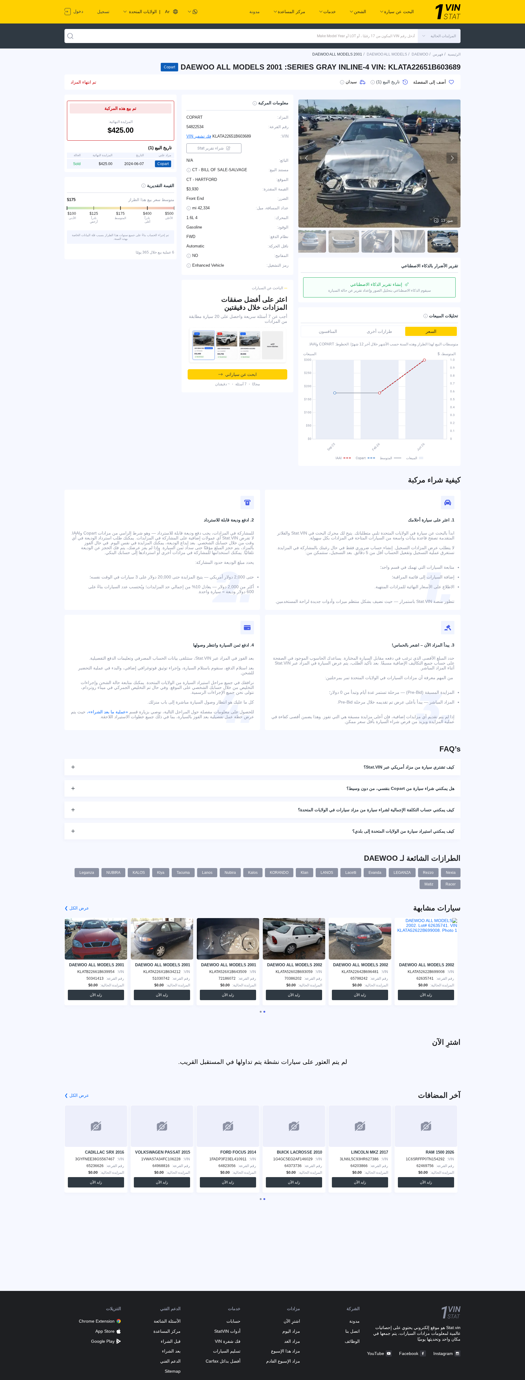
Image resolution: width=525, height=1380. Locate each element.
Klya (160, 872)
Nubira (230, 872)
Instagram (443, 1353)
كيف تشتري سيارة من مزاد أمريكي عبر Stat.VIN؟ (409, 767)
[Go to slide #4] (344, 241)
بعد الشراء (171, 1351)
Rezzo (428, 872)
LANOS (327, 872)
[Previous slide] (306, 158)
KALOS (139, 872)
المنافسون (328, 331)
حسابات (233, 1321)
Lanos (207, 872)
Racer (451, 884)
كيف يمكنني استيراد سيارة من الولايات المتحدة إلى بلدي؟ (403, 831)
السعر (431, 331)
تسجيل (103, 11)
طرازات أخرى (379, 331)
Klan (304, 872)
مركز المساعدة (167, 1331)
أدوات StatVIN (227, 1331)
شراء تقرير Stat (210, 148)
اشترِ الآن (292, 1321)
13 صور (447, 220)
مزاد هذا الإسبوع (285, 1351)
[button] (439, 36)
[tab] (264, 1012)
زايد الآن (426, 995)
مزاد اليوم (291, 1331)
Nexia (451, 872)
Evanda (375, 872)
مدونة (254, 11)
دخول (77, 11)
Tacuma (183, 872)
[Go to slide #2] (410, 241)
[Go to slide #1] (443, 241)
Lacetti (350, 872)
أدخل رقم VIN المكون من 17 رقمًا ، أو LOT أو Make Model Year (366, 36)
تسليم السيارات (226, 1351)
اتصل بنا (352, 1331)
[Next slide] (451, 158)
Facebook (408, 1353)
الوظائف (352, 1341)
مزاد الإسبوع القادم (283, 1361)
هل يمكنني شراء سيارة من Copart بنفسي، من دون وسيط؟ (400, 788)
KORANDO (279, 872)
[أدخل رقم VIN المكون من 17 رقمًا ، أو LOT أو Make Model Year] (70, 36)
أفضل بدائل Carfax (223, 1361)
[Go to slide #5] (311, 241)
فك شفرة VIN (227, 1341)
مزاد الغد (292, 1341)
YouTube (375, 1353)
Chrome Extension (97, 1321)
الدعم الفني (170, 1361)
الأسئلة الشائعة (167, 1321)
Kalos (253, 872)
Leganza (86, 872)
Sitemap (173, 1371)
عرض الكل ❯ (76, 908)
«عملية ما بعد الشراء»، (107, 711)
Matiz (428, 884)
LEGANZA (402, 872)
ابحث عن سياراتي (241, 374)
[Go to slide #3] (377, 241)
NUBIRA (113, 872)
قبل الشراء (171, 1341)
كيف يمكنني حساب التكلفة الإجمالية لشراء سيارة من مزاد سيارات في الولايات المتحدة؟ (376, 809)
